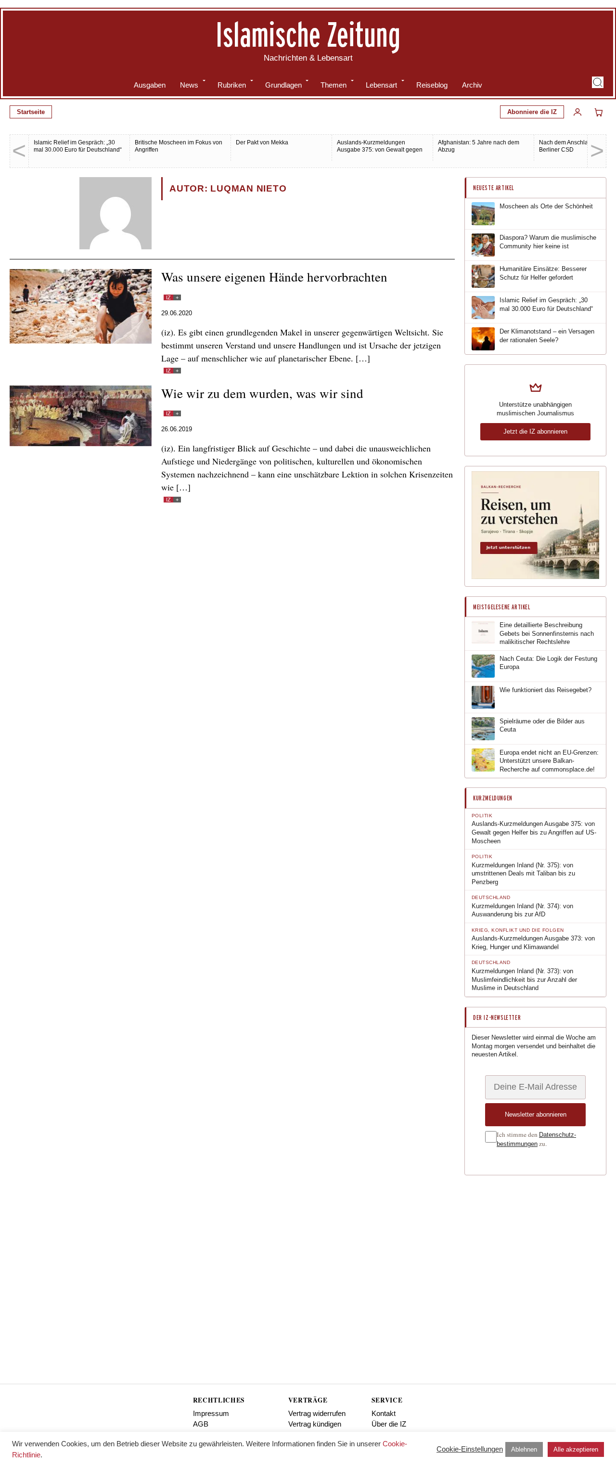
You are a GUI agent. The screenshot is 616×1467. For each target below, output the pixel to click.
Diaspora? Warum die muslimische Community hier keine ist (548, 242)
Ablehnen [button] (524, 1449)
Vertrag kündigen (314, 1424)
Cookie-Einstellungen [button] (469, 1449)
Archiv (472, 85)
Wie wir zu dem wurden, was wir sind (262, 393)
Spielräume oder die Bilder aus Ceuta (542, 726)
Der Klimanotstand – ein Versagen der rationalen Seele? (547, 336)
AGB (200, 1424)
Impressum (211, 1413)
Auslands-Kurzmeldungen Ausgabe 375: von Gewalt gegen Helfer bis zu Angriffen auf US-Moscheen (380, 153)
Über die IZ (389, 1424)
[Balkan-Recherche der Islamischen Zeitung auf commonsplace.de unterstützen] (535, 576)
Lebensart (381, 85)
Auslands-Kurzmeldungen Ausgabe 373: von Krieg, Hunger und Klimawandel (533, 943)
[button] (597, 82)
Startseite (31, 112)
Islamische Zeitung (308, 34)
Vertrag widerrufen (317, 1413)
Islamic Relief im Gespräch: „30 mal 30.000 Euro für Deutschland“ (78, 146)
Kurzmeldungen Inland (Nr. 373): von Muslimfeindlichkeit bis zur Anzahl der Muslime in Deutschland (524, 979)
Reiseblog (432, 85)
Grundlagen (283, 85)
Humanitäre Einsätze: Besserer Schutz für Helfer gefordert (543, 273)
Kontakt (384, 1413)
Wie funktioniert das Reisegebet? (545, 690)
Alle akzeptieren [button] (575, 1449)
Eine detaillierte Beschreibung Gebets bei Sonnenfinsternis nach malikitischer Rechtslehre (547, 633)
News (189, 85)
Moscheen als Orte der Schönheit (546, 206)
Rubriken (232, 85)
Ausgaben (150, 85)
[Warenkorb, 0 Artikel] (598, 112)
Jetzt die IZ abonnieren (535, 431)
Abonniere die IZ (532, 112)
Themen (333, 85)
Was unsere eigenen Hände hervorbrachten (274, 276)
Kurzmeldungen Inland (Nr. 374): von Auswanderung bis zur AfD (522, 910)
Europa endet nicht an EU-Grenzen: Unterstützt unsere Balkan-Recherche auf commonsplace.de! (549, 761)
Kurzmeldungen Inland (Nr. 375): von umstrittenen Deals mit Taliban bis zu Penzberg (523, 874)
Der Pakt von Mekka (262, 142)
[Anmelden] (577, 112)
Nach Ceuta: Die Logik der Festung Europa (548, 663)
